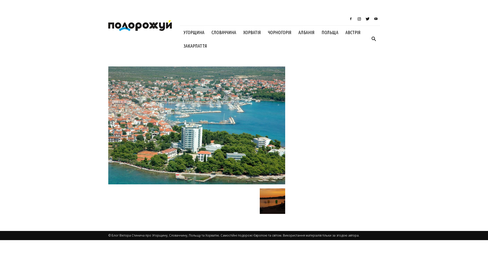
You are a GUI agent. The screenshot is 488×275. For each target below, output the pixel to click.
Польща (330, 32)
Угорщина (194, 32)
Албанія (306, 32)
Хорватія (252, 32)
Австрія (352, 32)
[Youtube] (376, 18)
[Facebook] (351, 18)
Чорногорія (279, 32)
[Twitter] (367, 18)
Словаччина (223, 32)
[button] (374, 39)
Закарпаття (195, 45)
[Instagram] (359, 18)
